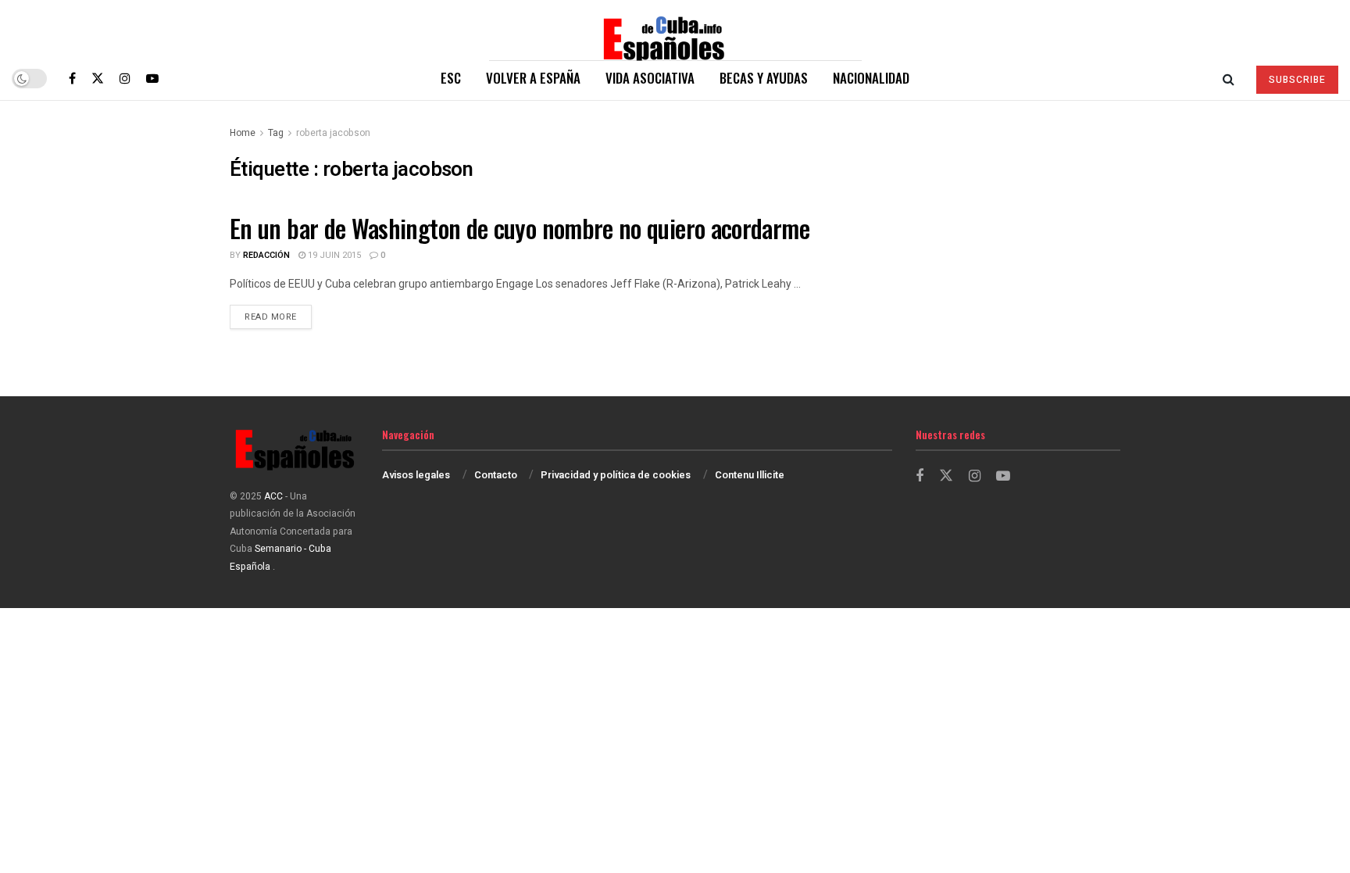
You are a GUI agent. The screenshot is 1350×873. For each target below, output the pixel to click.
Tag (276, 133)
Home (242, 133)
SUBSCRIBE (1297, 80)
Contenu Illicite (749, 474)
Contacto (495, 474)
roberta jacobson (333, 133)
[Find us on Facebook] (72, 78)
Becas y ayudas (764, 78)
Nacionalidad (871, 78)
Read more (278, 316)
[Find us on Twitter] (97, 78)
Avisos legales (416, 474)
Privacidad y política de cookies (616, 474)
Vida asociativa (650, 78)
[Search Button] (1228, 78)
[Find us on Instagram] (125, 78)
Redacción (266, 255)
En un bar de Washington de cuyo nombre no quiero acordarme (519, 227)
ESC (451, 78)
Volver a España (533, 78)
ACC (273, 496)
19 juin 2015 (333, 255)
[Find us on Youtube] (152, 78)
